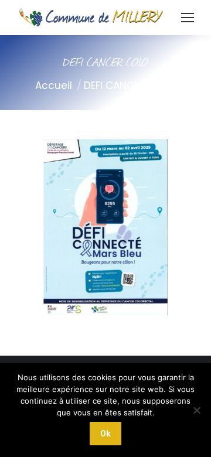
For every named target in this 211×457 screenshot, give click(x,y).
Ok (105, 433)
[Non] (196, 410)
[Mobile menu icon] (187, 17)
